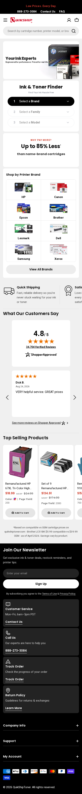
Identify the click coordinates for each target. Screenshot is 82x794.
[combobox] (41, 31)
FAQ (62, 11)
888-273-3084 (27, 11)
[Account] (69, 20)
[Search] (73, 31)
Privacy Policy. (68, 593)
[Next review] (75, 397)
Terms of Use (49, 593)
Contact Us (47, 11)
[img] (41, 341)
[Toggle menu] (5, 20)
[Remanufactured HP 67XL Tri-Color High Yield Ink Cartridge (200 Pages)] (20, 462)
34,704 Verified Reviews (41, 346)
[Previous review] (7, 397)
